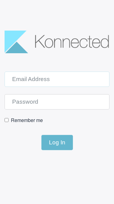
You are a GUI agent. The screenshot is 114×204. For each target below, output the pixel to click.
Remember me (27, 120)
